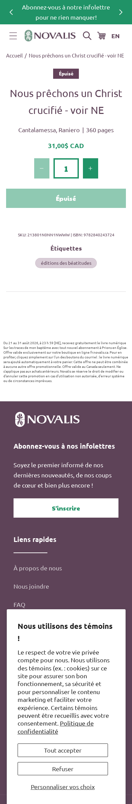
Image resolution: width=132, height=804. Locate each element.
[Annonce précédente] (11, 12)
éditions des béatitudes (66, 263)
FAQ (19, 604)
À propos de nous (38, 567)
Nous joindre (31, 586)
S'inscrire (66, 508)
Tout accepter (63, 750)
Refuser (62, 768)
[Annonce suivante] (121, 12)
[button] (13, 36)
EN (115, 36)
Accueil (14, 55)
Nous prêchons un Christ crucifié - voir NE (76, 55)
